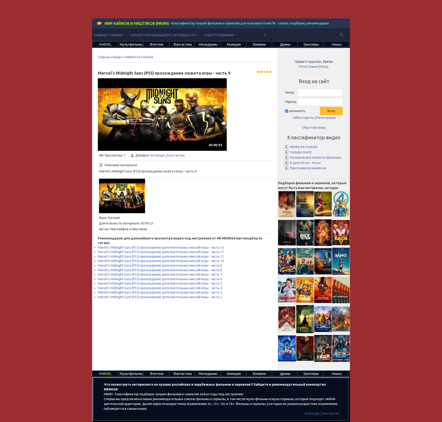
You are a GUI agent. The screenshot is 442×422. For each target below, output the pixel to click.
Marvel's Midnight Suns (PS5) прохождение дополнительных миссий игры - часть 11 (161, 256)
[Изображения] (122, 196)
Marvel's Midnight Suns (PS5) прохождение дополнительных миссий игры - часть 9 (160, 265)
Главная (104, 57)
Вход (325, 66)
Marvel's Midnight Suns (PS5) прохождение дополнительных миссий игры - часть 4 (160, 288)
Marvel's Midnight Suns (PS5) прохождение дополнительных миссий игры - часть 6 (160, 279)
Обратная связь (314, 127)
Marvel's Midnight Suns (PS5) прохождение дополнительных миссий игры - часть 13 (161, 247)
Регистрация (308, 66)
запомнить (297, 111)
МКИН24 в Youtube (139, 57)
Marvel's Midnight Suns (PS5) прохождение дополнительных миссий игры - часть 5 (160, 283)
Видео (117, 57)
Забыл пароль (303, 117)
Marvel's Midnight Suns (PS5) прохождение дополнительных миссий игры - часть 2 (160, 297)
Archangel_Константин (167, 155)
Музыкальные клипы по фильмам (315, 157)
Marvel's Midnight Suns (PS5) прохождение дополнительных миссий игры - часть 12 (161, 252)
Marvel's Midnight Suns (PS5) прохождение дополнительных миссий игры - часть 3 (160, 292)
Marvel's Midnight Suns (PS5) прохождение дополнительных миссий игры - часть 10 (161, 261)
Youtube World (300, 152)
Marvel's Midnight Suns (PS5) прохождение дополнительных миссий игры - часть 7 (160, 274)
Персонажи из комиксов (308, 168)
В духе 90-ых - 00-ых (305, 163)
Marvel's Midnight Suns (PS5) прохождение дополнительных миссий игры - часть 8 (160, 270)
